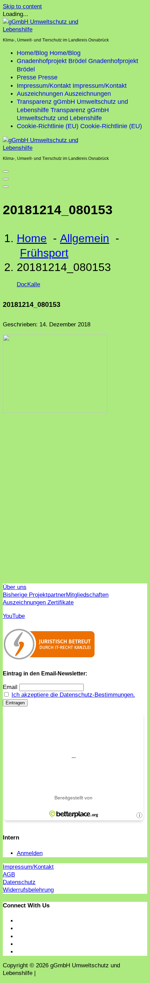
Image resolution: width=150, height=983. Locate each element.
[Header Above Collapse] (5, 187)
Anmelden (30, 853)
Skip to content (22, 6)
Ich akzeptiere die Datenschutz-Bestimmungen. (73, 694)
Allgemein (84, 238)
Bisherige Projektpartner (34, 594)
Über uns (15, 587)
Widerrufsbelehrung (28, 890)
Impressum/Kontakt (28, 867)
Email (10, 687)
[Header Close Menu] (5, 179)
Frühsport (44, 253)
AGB (9, 874)
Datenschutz (19, 882)
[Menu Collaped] (5, 171)
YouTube (14, 616)
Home (32, 238)
